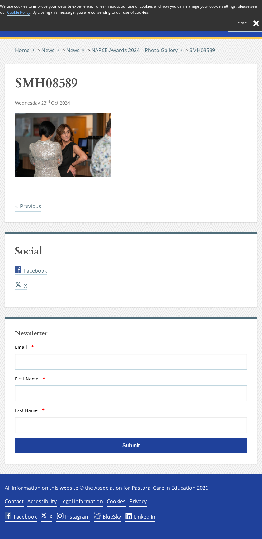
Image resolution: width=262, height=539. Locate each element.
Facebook (35, 270)
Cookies (116, 501)
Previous (30, 206)
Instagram (77, 516)
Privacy (138, 501)
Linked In (144, 516)
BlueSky (111, 516)
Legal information (81, 501)
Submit (131, 445)
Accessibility (42, 501)
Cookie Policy (18, 12)
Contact (14, 501)
